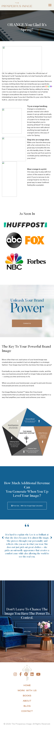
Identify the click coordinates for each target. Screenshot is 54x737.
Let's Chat (27, 631)
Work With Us (27, 690)
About (27, 700)
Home (27, 685)
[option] (27, 545)
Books (27, 695)
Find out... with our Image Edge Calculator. (28, 506)
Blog (27, 706)
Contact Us (27, 323)
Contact (27, 711)
